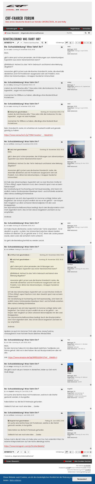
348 (75, 162)
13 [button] (88, 43)
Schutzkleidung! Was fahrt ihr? (22, 39)
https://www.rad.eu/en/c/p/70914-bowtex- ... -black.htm (28, 135)
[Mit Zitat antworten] (61, 47)
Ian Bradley (87, 466)
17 (74, 85)
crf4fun (70, 159)
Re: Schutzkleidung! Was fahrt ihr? (23, 46)
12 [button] (85, 43)
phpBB (68, 468)
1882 (75, 375)
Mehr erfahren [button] (15, 480)
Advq (69, 82)
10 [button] (79, 43)
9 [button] (76, 43)
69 (74, 391)
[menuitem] (20, 28)
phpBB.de (88, 470)
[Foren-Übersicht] (17, 8)
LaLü (68, 46)
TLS (68, 340)
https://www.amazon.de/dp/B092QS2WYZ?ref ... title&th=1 (32, 357)
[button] (66, 42)
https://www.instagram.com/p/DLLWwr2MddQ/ (24, 446)
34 (74, 342)
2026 (75, 49)
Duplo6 (69, 389)
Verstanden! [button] (82, 479)
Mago (69, 373)
